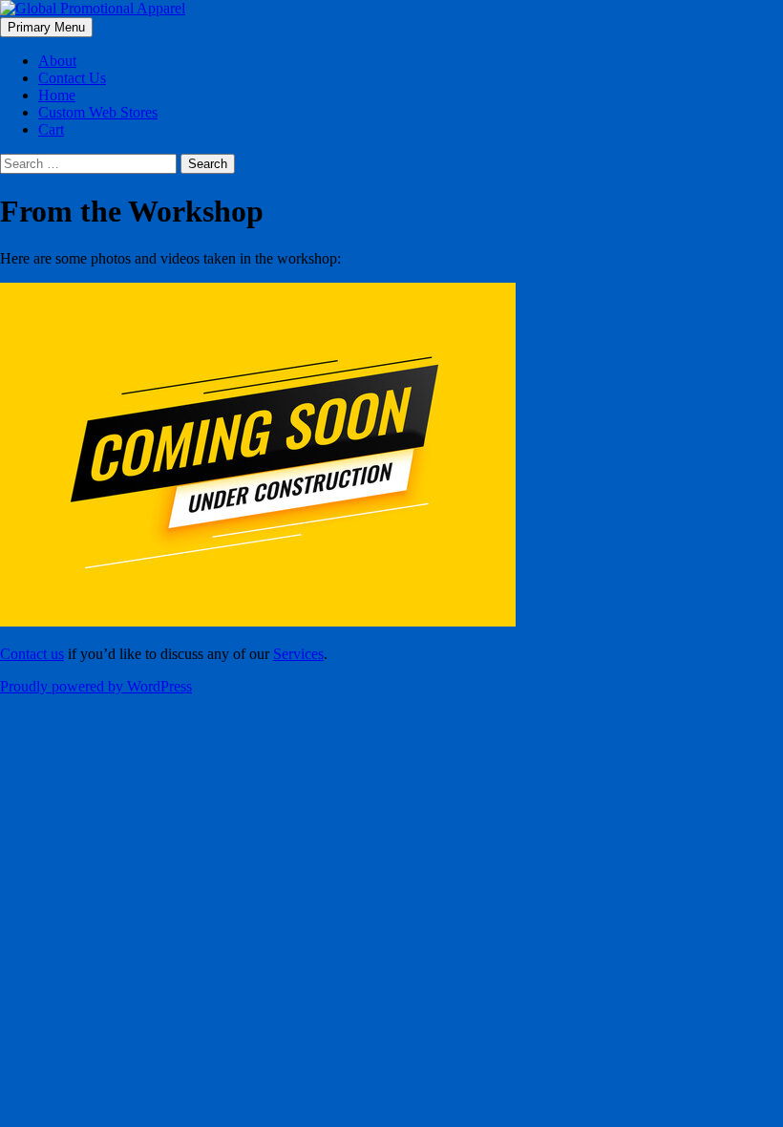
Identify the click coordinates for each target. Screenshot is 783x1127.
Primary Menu (46, 27)
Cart (51, 129)
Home (56, 95)
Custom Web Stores (98, 112)
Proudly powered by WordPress (96, 686)
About (57, 61)
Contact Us (72, 78)
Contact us (32, 654)
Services (298, 654)
